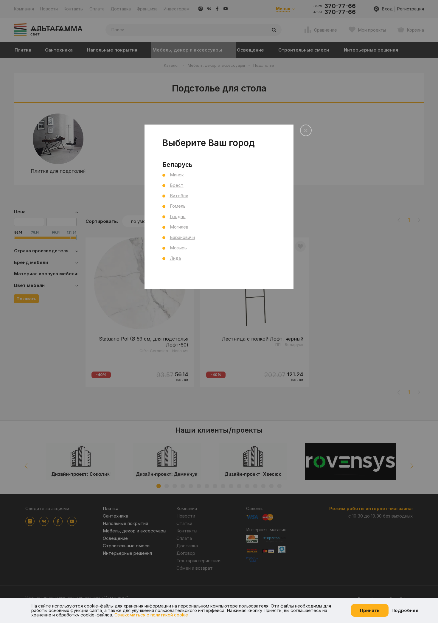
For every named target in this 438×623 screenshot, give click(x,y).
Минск (177, 175)
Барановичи (182, 237)
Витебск (179, 195)
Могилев (179, 227)
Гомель (178, 206)
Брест (177, 185)
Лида (175, 258)
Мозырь (178, 248)
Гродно (178, 216)
